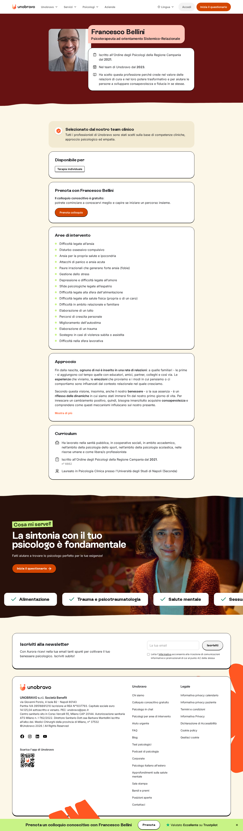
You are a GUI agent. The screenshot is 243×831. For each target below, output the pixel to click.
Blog (135, 737)
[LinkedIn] (37, 736)
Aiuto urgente (140, 723)
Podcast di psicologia (145, 751)
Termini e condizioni (193, 709)
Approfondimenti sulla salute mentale (149, 774)
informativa (165, 654)
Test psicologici (141, 744)
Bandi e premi (140, 790)
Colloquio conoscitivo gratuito (150, 702)
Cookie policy (189, 730)
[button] (49, 7)
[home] (23, 6)
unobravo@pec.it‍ (78, 709)
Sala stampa (140, 783)
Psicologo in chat (142, 709)
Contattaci (138, 804)
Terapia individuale (69, 169)
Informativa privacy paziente (198, 702)
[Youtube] (45, 736)
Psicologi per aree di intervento (151, 716)
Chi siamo (138, 695)
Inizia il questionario (213, 7)
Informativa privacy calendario (199, 695)
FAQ (134, 730)
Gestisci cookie (190, 737)
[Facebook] (22, 736)
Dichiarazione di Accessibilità (199, 723)
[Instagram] (30, 736)
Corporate (138, 758)
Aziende (110, 7)
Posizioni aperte (142, 797)
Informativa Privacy (193, 716)
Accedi (186, 7)
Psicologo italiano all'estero (149, 765)
